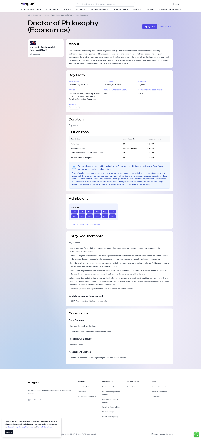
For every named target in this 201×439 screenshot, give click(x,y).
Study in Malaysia (108, 412)
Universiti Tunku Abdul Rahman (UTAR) (58, 15)
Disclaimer (156, 396)
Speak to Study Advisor (111, 407)
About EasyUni (83, 387)
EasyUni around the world (163, 434)
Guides (136, 9)
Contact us (82, 392)
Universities (51, 9)
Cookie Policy (13, 427)
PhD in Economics (81, 15)
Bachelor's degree (98, 9)
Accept (9, 432)
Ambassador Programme (170, 9)
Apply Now (150, 26)
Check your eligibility (110, 416)
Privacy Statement (26, 427)
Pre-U (66, 9)
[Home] (29, 15)
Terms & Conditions (45, 427)
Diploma (79, 9)
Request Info (165, 26)
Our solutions (132, 387)
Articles (150, 9)
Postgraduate (120, 9)
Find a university (108, 387)
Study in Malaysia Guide (30, 9)
